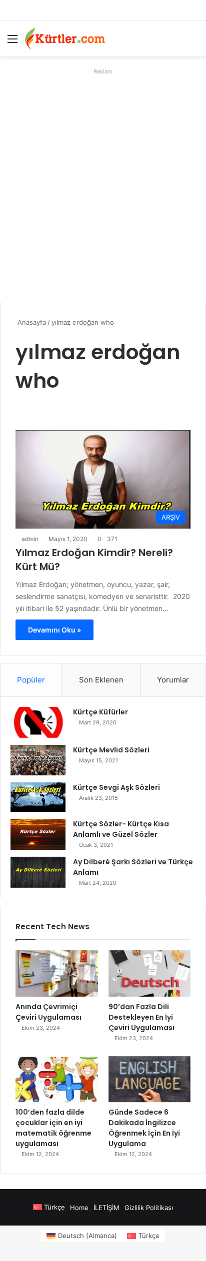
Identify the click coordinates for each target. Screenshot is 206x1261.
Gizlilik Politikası (148, 1208)
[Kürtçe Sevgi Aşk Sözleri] (38, 797)
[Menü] (13, 42)
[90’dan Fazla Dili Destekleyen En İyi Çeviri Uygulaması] (149, 973)
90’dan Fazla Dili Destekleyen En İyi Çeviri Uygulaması (141, 1017)
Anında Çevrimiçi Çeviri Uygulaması (49, 1012)
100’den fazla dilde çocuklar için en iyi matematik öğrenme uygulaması (54, 1128)
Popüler (31, 679)
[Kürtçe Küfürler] (38, 722)
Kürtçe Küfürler (100, 712)
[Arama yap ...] (193, 42)
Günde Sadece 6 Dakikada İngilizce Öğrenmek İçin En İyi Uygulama (144, 1128)
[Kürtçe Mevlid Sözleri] (38, 760)
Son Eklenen (101, 679)
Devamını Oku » (54, 630)
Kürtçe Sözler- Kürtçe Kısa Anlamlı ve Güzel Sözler (121, 829)
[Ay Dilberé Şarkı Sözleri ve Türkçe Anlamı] (38, 872)
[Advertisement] (103, 181)
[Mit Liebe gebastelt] (65, 38)
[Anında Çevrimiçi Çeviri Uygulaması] (57, 973)
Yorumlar (173, 679)
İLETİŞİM (107, 1208)
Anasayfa (31, 322)
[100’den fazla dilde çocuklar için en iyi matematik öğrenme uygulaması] (57, 1079)
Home (79, 1208)
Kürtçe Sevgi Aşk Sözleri (116, 787)
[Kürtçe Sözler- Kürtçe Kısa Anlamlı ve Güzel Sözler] (38, 834)
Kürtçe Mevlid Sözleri (111, 750)
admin (30, 539)
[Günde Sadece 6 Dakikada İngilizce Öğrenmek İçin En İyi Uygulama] (149, 1079)
